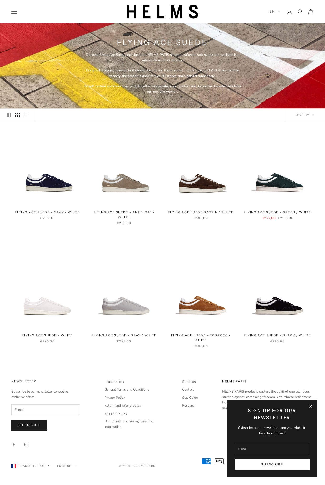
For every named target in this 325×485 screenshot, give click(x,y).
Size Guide (190, 397)
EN (272, 11)
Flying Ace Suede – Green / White (277, 212)
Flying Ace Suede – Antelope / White (124, 214)
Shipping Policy (115, 413)
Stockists (189, 381)
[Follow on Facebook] (13, 444)
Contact (188, 389)
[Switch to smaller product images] (17, 115)
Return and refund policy (122, 405)
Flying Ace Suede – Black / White (277, 335)
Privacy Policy (114, 397)
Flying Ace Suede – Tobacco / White (201, 337)
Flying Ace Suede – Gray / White (124, 335)
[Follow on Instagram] (26, 444)
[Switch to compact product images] (25, 115)
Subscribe (272, 464)
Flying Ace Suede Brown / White (201, 212)
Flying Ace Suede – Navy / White (47, 212)
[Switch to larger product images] (9, 115)
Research (189, 405)
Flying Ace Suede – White (47, 335)
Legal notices (114, 381)
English (64, 466)
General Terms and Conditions (126, 389)
